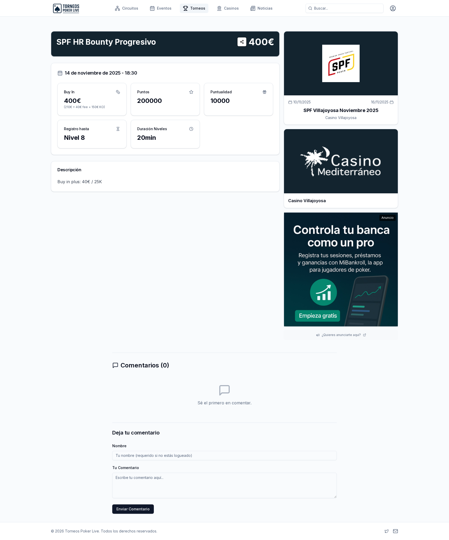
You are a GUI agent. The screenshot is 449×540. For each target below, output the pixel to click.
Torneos (197, 8)
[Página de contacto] (395, 531)
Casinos (231, 8)
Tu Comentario (125, 467)
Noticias (265, 8)
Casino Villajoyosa (340, 117)
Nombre (119, 446)
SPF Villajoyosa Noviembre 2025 (341, 110)
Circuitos (130, 8)
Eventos (164, 8)
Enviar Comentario (133, 509)
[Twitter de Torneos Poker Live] (387, 531)
